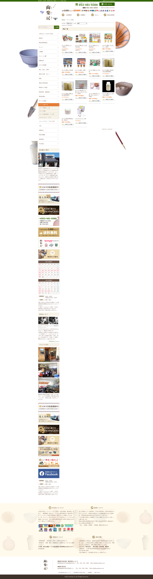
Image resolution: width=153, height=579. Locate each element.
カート (96, 15)
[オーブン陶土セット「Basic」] (68, 38)
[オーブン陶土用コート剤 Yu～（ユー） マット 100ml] (81, 84)
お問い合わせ (97, 572)
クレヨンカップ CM (80, 118)
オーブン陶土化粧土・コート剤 (46, 114)
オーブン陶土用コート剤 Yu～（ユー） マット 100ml (81, 92)
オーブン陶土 (42, 111)
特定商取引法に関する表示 (79, 572)
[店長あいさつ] (48, 323)
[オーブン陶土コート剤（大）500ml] (108, 86)
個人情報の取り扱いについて (65, 572)
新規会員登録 (110, 15)
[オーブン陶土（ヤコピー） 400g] (108, 38)
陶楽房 (63, 19)
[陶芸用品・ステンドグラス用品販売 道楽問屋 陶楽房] (49, 19)
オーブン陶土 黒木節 (67, 70)
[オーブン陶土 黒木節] (68, 63)
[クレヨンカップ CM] (81, 111)
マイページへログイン (110, 0)
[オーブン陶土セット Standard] (95, 38)
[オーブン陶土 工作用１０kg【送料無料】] (108, 63)
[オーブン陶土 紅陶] (81, 63)
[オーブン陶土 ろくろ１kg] (95, 63)
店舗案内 (82, 15)
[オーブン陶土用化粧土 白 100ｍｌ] (68, 111)
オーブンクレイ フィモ (45, 117)
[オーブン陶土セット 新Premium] (81, 38)
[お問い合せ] (107, 5)
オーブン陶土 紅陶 (80, 70)
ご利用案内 (69, 15)
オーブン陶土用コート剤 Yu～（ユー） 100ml (94, 95)
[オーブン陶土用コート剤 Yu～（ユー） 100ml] (95, 86)
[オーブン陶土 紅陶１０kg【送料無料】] (68, 86)
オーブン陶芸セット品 (44, 107)
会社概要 (90, 572)
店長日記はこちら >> (54, 341)
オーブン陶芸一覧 (43, 104)
